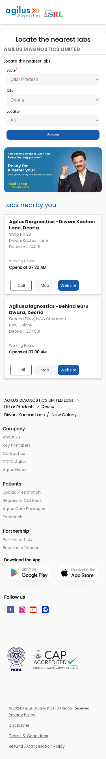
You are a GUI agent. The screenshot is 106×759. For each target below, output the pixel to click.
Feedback (12, 517)
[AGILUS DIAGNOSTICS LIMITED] (34, 11)
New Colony (64, 414)
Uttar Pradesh (19, 407)
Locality (13, 111)
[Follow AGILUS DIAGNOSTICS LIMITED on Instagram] (22, 609)
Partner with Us (17, 539)
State (12, 70)
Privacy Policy (22, 715)
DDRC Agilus (14, 462)
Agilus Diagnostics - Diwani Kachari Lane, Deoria (52, 224)
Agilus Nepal (14, 469)
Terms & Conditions (28, 736)
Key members (17, 445)
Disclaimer (19, 725)
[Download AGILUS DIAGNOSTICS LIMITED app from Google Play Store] (29, 592)
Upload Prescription (22, 492)
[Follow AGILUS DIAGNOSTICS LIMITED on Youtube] (33, 609)
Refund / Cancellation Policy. (37, 746)
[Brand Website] (45, 609)
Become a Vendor (20, 548)
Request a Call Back (22, 500)
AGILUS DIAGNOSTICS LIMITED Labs (39, 400)
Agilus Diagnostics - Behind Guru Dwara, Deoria (48, 309)
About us (11, 437)
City (10, 91)
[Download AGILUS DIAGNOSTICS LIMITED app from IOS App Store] (78, 589)
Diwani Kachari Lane (24, 414)
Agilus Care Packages (24, 508)
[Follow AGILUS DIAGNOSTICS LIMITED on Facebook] (10, 609)
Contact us (14, 453)
